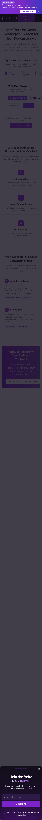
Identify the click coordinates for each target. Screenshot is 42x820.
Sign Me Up (21, 804)
